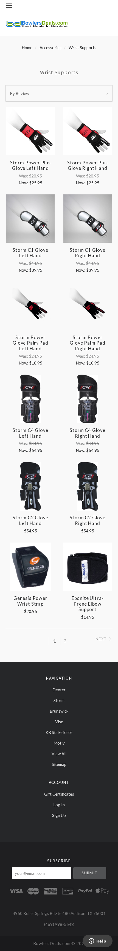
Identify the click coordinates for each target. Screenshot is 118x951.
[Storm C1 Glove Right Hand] (87, 218)
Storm (59, 700)
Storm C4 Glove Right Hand (87, 433)
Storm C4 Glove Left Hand (30, 433)
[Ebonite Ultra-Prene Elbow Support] (87, 567)
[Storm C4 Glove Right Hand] (87, 399)
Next (101, 639)
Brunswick (59, 711)
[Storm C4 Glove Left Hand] (30, 399)
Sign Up (59, 815)
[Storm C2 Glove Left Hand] (30, 486)
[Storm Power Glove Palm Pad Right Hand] (87, 306)
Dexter (59, 689)
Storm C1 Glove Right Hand (87, 253)
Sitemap (59, 764)
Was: (24, 175)
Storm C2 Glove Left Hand (30, 520)
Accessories (50, 47)
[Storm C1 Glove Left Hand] (30, 218)
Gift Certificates (59, 794)
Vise (59, 721)
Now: (24, 182)
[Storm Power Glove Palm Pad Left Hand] (30, 306)
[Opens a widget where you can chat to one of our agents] (97, 941)
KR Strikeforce (59, 732)
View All (59, 753)
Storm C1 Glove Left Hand (30, 253)
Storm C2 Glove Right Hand (87, 520)
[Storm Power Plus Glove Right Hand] (87, 131)
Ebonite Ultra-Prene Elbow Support (88, 604)
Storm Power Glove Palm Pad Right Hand (87, 343)
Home (27, 47)
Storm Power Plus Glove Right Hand (87, 165)
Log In (59, 804)
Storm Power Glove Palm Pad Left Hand (30, 343)
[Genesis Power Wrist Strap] (30, 567)
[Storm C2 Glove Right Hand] (87, 486)
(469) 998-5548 (59, 924)
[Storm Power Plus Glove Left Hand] (30, 131)
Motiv (59, 742)
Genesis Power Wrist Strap (30, 601)
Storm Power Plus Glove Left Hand (30, 165)
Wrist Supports (82, 47)
